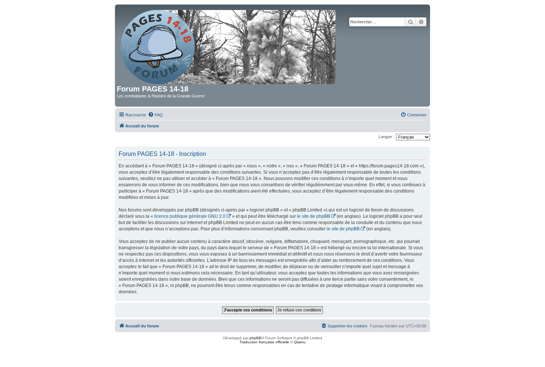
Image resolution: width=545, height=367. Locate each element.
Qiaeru (299, 342)
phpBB (255, 338)
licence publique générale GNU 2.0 (189, 216)
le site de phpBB (313, 216)
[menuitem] (155, 114)
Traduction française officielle (264, 342)
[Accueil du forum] (228, 45)
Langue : (386, 136)
